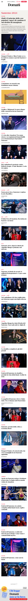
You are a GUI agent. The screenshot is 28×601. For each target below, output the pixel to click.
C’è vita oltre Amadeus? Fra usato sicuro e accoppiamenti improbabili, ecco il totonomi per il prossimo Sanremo (13, 137)
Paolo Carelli (4, 484)
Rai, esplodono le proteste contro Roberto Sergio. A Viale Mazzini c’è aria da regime (14, 166)
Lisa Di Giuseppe (4, 170)
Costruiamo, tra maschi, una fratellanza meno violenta (10, 84)
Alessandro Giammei (5, 87)
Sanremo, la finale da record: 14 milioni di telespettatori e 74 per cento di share (13, 273)
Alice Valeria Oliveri (5, 142)
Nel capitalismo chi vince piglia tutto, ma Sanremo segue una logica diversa (13, 298)
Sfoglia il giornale (11, 1)
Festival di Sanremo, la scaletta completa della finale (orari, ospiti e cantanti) (13, 507)
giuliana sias (4, 456)
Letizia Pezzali (4, 61)
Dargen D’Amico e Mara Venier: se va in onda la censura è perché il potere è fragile (13, 57)
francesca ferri (4, 113)
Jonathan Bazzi (4, 24)
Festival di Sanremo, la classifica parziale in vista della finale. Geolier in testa (13, 374)
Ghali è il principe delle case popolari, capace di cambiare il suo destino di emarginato (13, 20)
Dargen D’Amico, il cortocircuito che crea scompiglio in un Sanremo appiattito (13, 452)
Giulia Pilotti (4, 222)
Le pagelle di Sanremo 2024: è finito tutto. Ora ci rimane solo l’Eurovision (13, 400)
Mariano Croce (4, 196)
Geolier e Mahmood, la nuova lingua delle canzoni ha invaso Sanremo (13, 110)
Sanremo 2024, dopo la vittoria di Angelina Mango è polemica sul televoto (12, 247)
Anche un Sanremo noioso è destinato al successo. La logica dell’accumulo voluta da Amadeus (13, 480)
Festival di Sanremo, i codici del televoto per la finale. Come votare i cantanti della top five (12, 533)
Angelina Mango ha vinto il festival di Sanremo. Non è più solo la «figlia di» (13, 324)
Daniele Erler (4, 327)
